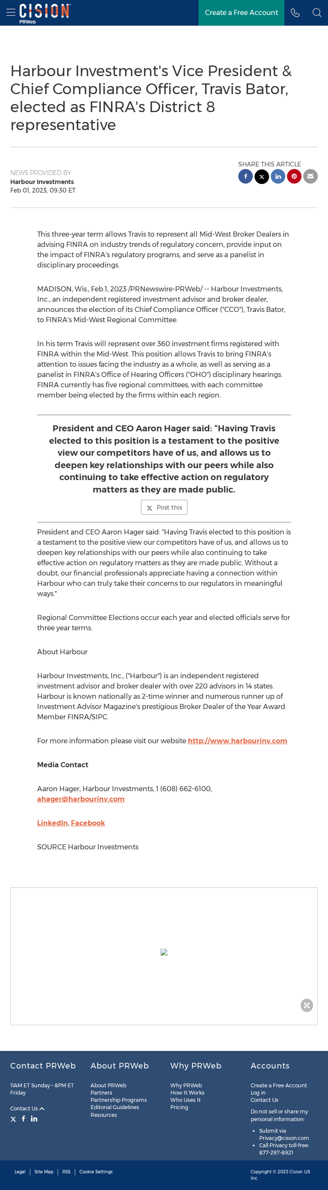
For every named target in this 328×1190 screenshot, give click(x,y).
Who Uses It (185, 1100)
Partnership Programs (119, 1100)
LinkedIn (52, 823)
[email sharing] (310, 177)
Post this (169, 507)
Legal (20, 1172)
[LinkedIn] (34, 1118)
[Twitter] (14, 1118)
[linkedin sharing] (278, 177)
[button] (164, 952)
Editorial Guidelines (115, 1107)
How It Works (187, 1092)
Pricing (179, 1107)
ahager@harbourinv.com (81, 799)
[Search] (317, 13)
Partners (101, 1092)
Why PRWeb (186, 1085)
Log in (258, 1092)
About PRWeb (108, 1085)
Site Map (44, 1172)
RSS (66, 1172)
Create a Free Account (241, 13)
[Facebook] (23, 1118)
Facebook (88, 823)
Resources (104, 1115)
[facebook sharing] (245, 177)
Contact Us (24, 1108)
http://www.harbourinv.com (237, 741)
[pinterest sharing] (294, 177)
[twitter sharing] (262, 177)
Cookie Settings (96, 1172)
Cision (296, 1172)
